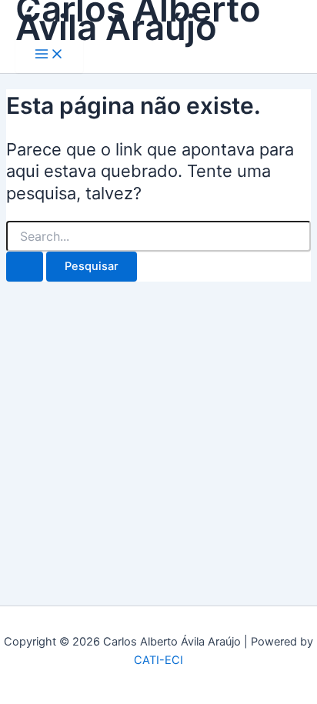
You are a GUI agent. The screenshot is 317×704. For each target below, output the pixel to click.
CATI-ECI (158, 660)
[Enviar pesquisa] (24, 267)
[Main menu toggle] (49, 55)
